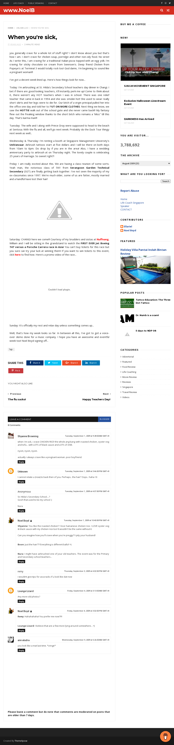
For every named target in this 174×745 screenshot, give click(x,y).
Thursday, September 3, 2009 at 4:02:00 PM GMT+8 (86, 571)
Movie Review (129, 377)
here (18, 254)
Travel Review (129, 392)
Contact (52, 3)
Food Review (128, 366)
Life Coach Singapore (132, 202)
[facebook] (161, 3)
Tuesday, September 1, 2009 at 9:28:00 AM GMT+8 (87, 436)
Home (6, 3)
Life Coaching (129, 371)
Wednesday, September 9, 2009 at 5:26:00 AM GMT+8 (85, 640)
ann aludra (24, 640)
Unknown (23, 471)
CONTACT (126, 209)
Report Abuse (129, 191)
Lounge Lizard (26, 591)
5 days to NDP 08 (146, 330)
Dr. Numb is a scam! (147, 315)
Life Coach (18, 3)
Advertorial (128, 356)
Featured (127, 361)
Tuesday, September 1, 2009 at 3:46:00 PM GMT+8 (87, 471)
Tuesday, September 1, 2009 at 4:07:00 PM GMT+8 (87, 491)
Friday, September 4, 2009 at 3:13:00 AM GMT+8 (88, 591)
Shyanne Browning (28, 436)
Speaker (124, 206)
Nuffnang (103, 239)
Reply (21, 462)
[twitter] (170, 3)
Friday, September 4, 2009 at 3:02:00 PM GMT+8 (88, 611)
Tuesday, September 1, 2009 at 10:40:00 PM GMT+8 (86, 520)
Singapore (127, 387)
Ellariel (128, 226)
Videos (125, 397)
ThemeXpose (21, 740)
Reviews (126, 381)
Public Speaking (36, 3)
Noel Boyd (23, 520)
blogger (104, 419)
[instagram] (165, 3)
